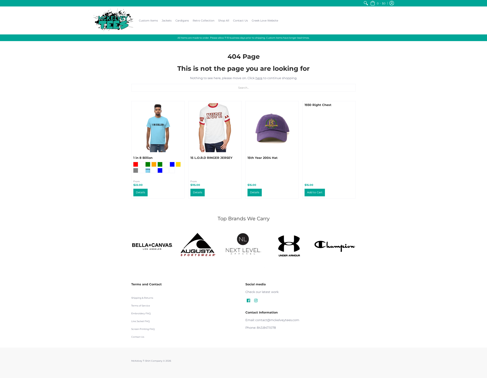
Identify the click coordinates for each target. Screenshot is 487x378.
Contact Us (137, 336)
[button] (378, 3)
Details (140, 192)
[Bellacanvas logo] (152, 246)
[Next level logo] (243, 246)
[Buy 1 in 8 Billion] (157, 127)
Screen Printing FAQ (143, 329)
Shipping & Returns (142, 297)
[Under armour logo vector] (289, 246)
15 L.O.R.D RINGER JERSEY (211, 158)
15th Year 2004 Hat (262, 158)
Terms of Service (140, 305)
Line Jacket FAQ (140, 321)
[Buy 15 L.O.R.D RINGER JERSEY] (215, 127)
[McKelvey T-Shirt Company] (113, 20)
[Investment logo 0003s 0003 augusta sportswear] (198, 246)
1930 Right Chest (318, 105)
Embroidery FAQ (141, 313)
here (259, 78)
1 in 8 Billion (143, 158)
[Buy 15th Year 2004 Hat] (272, 127)
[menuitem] (365, 3)
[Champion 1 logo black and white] (335, 246)
